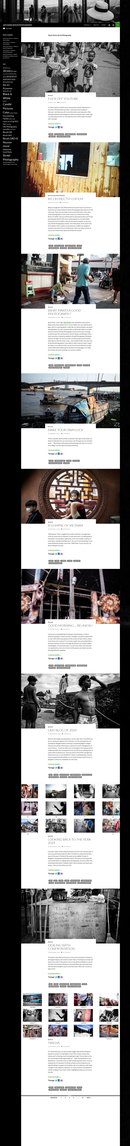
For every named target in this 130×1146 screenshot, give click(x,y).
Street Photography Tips (9, 162)
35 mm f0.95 (6, 74)
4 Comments (62, 102)
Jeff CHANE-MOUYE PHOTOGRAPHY (17, 25)
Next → (89, 1097)
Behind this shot (7, 91)
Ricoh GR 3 (76, 460)
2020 (5, 79)
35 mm (51, 460)
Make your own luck (65, 430)
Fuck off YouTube (63, 99)
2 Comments (66, 629)
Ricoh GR (63, 986)
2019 (14, 76)
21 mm (8, 68)
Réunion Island (82, 134)
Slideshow (7, 149)
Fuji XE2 (14, 121)
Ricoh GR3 (52, 136)
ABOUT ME (96, 25)
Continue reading (54, 123)
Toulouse (12, 164)
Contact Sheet (13, 113)
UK (16, 164)
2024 (51, 774)
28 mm (51, 560)
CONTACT (103, 25)
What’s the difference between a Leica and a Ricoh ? (10, 56)
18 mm (5, 68)
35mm (51, 134)
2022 (13, 79)
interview (8, 124)
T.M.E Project (6, 164)
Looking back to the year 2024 (69, 841)
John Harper (67, 322)
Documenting (8, 116)
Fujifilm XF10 (7, 121)
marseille (6, 129)
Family (5, 119)
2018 (8, 76)
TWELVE (54, 1043)
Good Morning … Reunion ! (70, 625)
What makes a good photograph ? (64, 312)
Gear (4, 124)
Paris (13, 129)
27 (82, 1097)
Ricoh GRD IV (10, 138)
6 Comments (66, 433)
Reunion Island (54, 777)
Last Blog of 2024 (62, 730)
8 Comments (66, 529)
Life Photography (59, 195)
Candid (63, 560)
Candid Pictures (70, 134)
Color (79, 245)
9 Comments (66, 1046)
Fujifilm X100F (11, 119)
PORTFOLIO (87, 25)
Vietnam (66, 367)
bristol (4, 101)
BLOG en (50, 95)
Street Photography (64, 136)
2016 (14, 74)
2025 (11, 82)
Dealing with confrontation (61, 947)
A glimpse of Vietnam (65, 525)
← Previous (53, 1097)
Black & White (59, 134)
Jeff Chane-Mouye (7, 38)
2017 (4, 77)
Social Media (7, 152)
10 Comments (67, 317)
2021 (9, 79)
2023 (51, 880)
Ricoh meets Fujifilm (65, 199)
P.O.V (10, 129)
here (49, 327)
